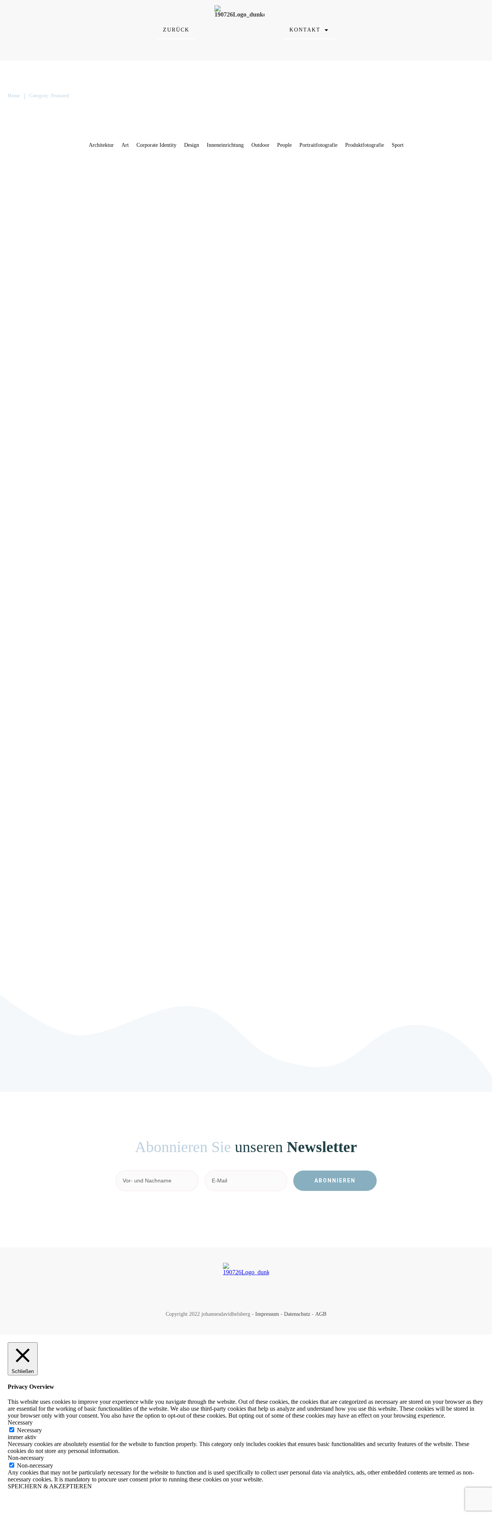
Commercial (359, 195)
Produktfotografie (205, 195)
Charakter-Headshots (281, 351)
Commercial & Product (285, 173)
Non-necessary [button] (26, 1458)
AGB (320, 1314)
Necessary (29, 1430)
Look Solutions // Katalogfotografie (313, 543)
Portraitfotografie (435, 373)
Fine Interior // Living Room (297, 725)
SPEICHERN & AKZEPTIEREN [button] (50, 1486)
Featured (134, 195)
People (406, 373)
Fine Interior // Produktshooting (76, 173)
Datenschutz (297, 1314)
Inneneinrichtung (164, 195)
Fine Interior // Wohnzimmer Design (85, 351)
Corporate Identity (394, 195)
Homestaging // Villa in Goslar (73, 725)
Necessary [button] (20, 1422)
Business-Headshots (51, 543)
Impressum (267, 1314)
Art (100, 195)
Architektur (133, 746)
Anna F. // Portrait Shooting (67, 917)
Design (114, 195)
